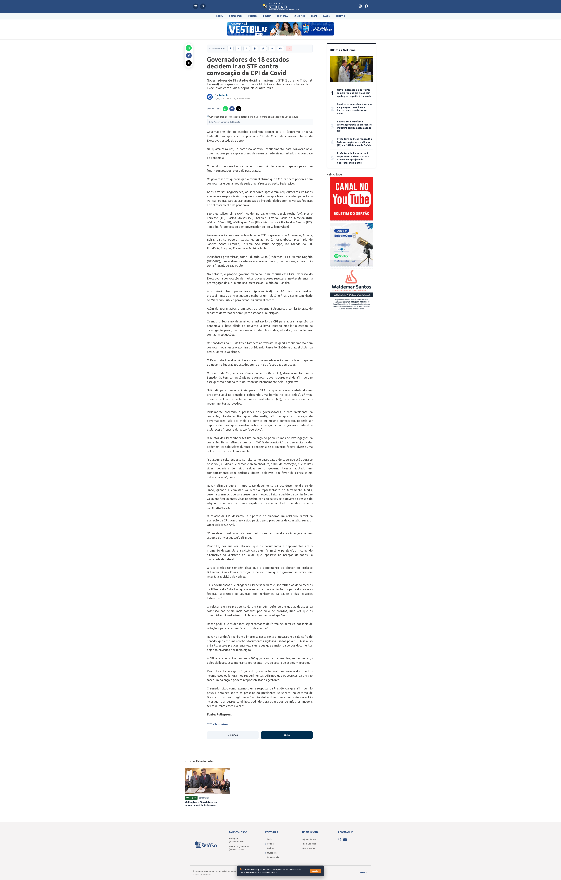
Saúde (326, 16)
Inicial (219, 16)
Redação (223, 95)
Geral (314, 16)
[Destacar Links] (263, 48)
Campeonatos (273, 857)
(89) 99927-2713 (236, 849)
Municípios (299, 16)
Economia (282, 16)
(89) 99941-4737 (236, 841)
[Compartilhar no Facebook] (189, 55)
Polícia (267, 16)
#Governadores (220, 724)
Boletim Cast (309, 848)
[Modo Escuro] (246, 48)
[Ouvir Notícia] (280, 48)
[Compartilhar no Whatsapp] (189, 48)
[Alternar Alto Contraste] (255, 48)
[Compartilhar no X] (189, 63)
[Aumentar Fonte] (230, 48)
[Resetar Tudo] (289, 48)
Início (287, 735)
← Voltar (233, 735)
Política (252, 16)
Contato (340, 16)
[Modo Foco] (272, 48)
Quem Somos (236, 16)
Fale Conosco (309, 844)
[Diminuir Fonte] (238, 48)
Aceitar (315, 871)
